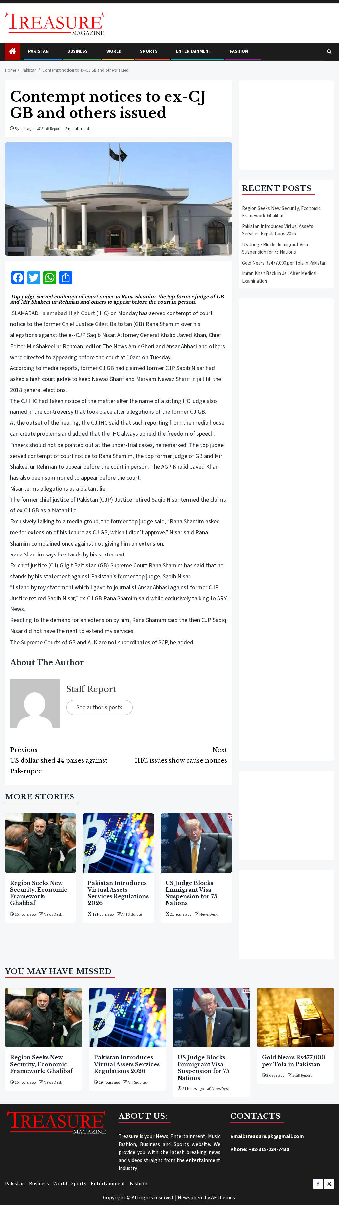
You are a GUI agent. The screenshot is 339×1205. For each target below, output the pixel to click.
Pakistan (38, 51)
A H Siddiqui (131, 914)
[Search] (329, 52)
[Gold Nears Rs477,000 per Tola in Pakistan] (295, 1017)
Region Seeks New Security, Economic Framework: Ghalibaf (38, 893)
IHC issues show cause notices (181, 755)
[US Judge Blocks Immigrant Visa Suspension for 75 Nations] (196, 843)
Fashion (239, 51)
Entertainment (193, 51)
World (113, 51)
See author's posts (99, 707)
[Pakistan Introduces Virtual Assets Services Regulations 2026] (118, 843)
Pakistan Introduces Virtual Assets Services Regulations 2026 (118, 893)
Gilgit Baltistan (113, 324)
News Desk (53, 914)
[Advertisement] (286, 125)
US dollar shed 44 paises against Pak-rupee (58, 761)
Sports (149, 51)
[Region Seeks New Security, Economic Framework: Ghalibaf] (40, 843)
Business (77, 51)
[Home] (12, 52)
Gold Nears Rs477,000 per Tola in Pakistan (284, 263)
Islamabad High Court (68, 313)
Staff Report (51, 129)
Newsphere (191, 1197)
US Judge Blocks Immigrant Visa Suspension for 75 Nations (191, 893)
